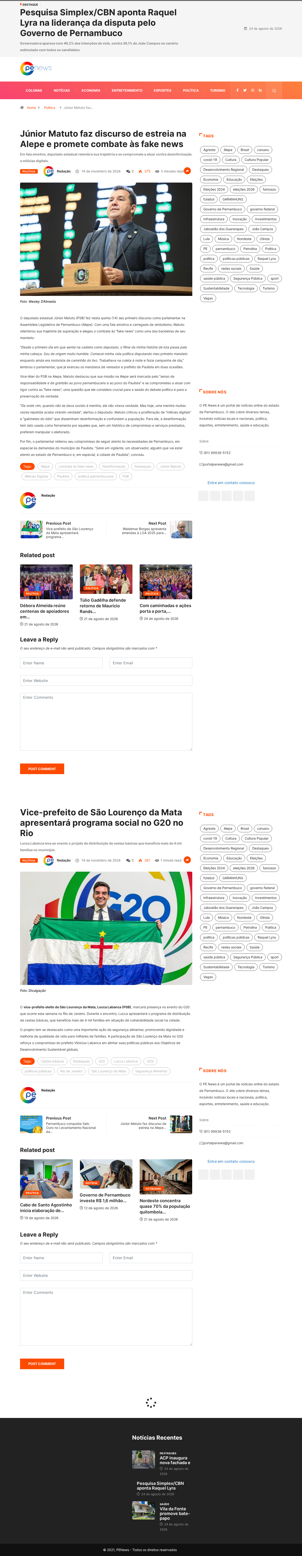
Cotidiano (95, 1141)
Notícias (62, 43)
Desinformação (114, 419)
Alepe (45, 419)
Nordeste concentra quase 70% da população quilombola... (107, 1159)
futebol (208, 152)
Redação (64, 124)
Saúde (255, 221)
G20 (102, 1014)
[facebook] (237, 43)
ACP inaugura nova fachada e (175, 1412)
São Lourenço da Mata (108, 1024)
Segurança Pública (247, 231)
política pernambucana (95, 429)
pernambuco (225, 201)
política (208, 211)
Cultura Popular (256, 112)
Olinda (265, 191)
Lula (206, 191)
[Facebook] (203, 448)
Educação (234, 132)
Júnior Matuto (170, 419)
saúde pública (214, 231)
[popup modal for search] (274, 43)
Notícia (33, 1135)
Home (31, 60)
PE (205, 201)
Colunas (34, 43)
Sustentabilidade (216, 241)
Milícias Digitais (36, 429)
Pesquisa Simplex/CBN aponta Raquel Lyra (160, 1438)
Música (223, 191)
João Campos (262, 181)
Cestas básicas (52, 1014)
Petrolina (250, 201)
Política (191, 43)
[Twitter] (245, 43)
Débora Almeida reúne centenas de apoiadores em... (164, 564)
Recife (208, 221)
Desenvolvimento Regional (223, 122)
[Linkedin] (260, 43)
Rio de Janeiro (71, 1024)
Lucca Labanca (126, 1014)
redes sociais (231, 221)
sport (275, 231)
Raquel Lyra (267, 211)
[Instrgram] (252, 43)
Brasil (245, 102)
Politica (270, 201)
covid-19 (210, 112)
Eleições (256, 132)
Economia (91, 43)
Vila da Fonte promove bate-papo (175, 1466)
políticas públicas (236, 211)
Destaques (142, 419)
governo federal (262, 161)
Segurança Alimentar (151, 1024)
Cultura (230, 112)
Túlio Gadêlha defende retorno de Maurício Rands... (44, 558)
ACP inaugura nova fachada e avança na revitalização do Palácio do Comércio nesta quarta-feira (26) (117, 5)
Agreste (209, 102)
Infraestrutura (213, 171)
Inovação (240, 171)
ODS (150, 1014)
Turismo (217, 43)
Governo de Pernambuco (222, 161)
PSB (125, 429)
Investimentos (266, 171)
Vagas (208, 251)
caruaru (263, 102)
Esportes (162, 43)
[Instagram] (238, 448)
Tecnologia (246, 241)
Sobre (204, 394)
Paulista (63, 429)
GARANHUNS (232, 152)
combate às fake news (76, 419)
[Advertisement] (240, 304)
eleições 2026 (244, 142)
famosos (269, 142)
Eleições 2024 (214, 142)
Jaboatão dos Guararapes (223, 181)
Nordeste (244, 191)
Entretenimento (127, 43)
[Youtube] (249, 448)
